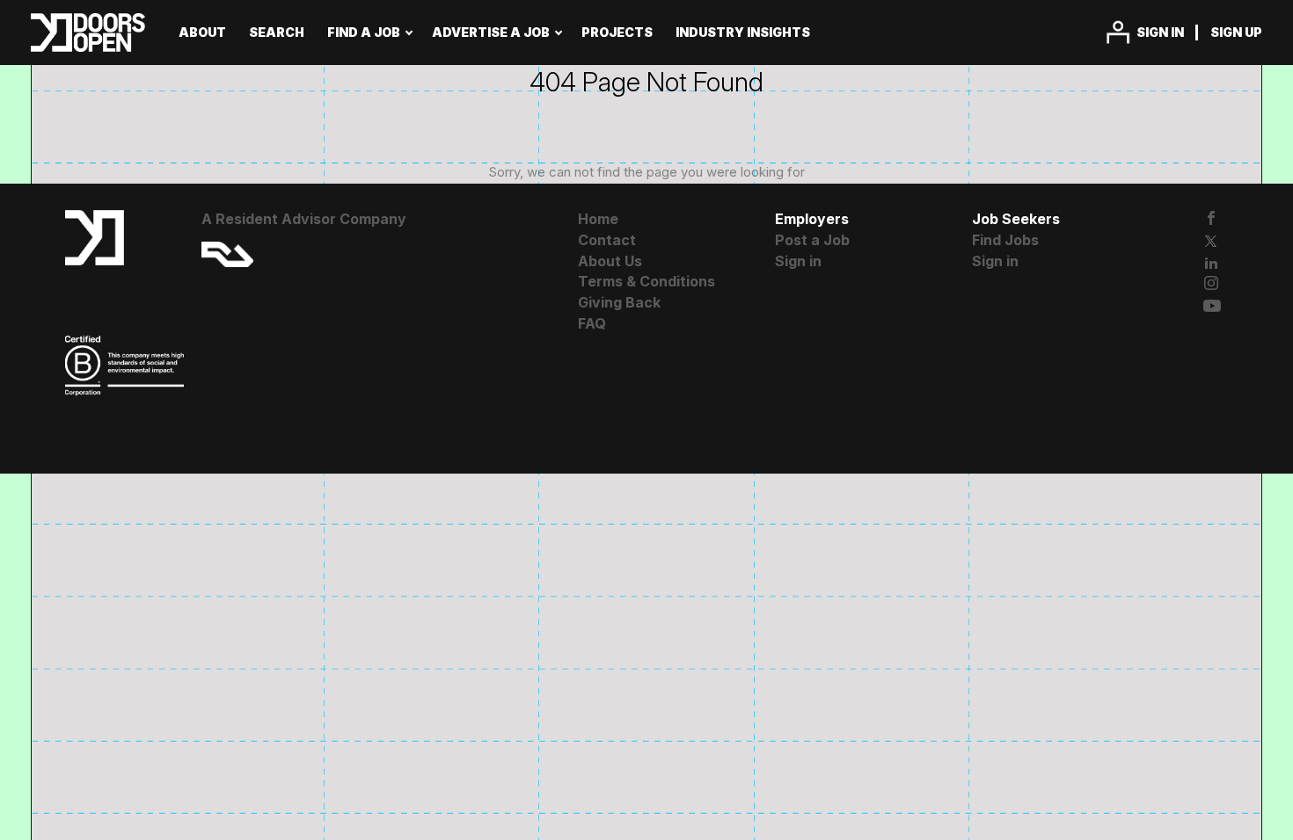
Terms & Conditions (646, 281)
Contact (607, 240)
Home (598, 219)
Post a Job (812, 240)
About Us (610, 261)
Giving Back (619, 302)
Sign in (1160, 32)
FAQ (592, 323)
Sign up (1236, 32)
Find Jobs (1005, 240)
